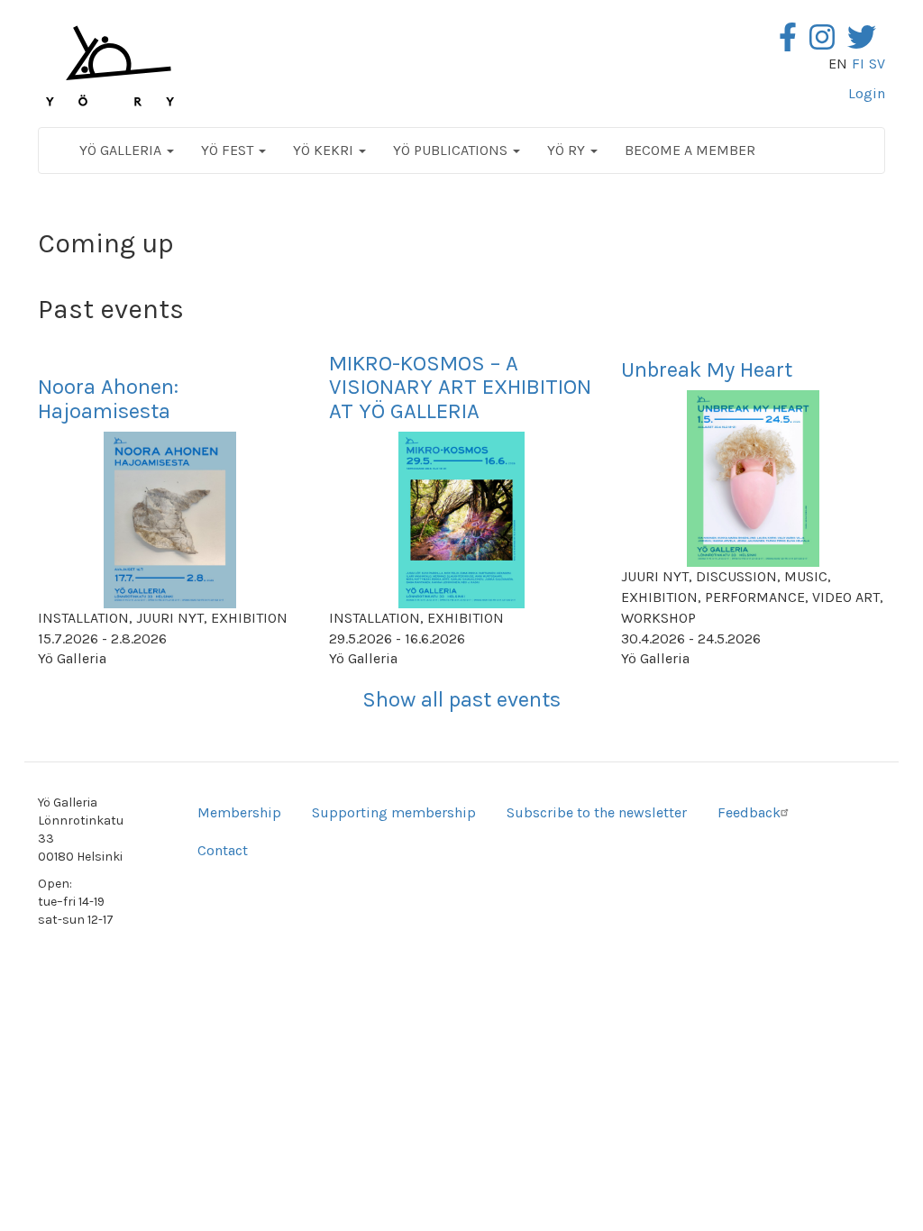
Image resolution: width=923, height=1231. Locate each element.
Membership (239, 812)
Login (866, 93)
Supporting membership (394, 812)
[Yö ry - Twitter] (866, 42)
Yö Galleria (122, 150)
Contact (222, 850)
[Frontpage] (110, 66)
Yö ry (568, 150)
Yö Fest (229, 150)
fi (858, 63)
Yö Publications (452, 150)
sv (877, 63)
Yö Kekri (325, 150)
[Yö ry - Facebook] (792, 42)
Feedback (749, 812)
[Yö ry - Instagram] (826, 42)
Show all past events (461, 699)
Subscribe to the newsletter (597, 812)
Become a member (690, 150)
